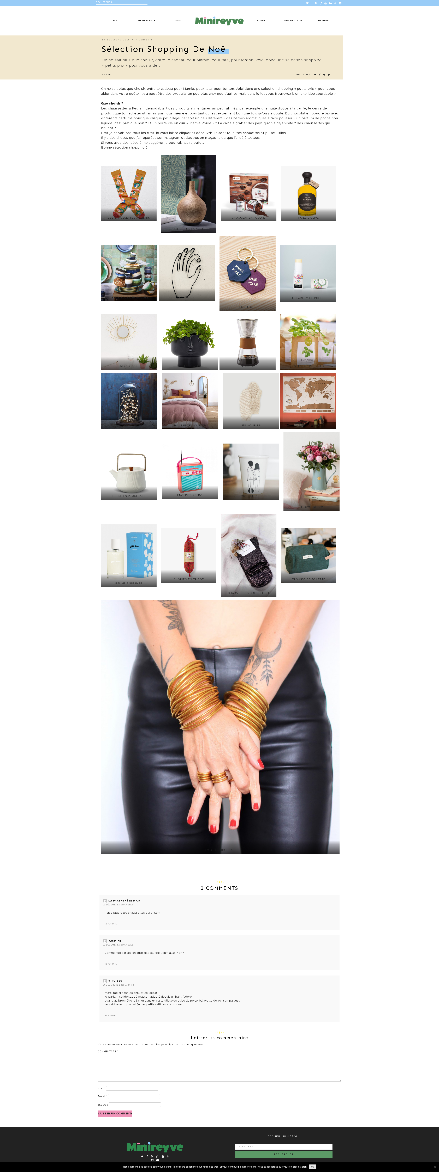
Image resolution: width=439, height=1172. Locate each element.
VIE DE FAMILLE (147, 21)
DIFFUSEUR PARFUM (188, 229)
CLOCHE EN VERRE (129, 425)
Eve (108, 74)
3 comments (144, 40)
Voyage (261, 21)
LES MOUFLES (251, 425)
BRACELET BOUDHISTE (220, 850)
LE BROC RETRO (311, 507)
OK (187, 297)
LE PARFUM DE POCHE (308, 298)
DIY (115, 21)
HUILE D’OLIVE (308, 217)
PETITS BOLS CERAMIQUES (129, 297)
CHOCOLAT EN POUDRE (249, 217)
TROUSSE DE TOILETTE (308, 579)
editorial (324, 21)
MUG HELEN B (251, 496)
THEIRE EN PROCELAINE (129, 496)
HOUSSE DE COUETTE (190, 425)
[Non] (434, 1167)
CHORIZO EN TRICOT (189, 579)
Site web (103, 1104)
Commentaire (108, 1051)
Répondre (111, 924)
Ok (312, 1167)
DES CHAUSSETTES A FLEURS (129, 217)
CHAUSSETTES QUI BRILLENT (249, 593)
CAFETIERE (247, 366)
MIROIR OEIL (129, 366)
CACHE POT (190, 366)
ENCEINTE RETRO (190, 495)
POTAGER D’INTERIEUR (308, 366)
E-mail (102, 1096)
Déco (178, 21)
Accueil (274, 1136)
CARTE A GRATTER (308, 425)
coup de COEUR (292, 21)
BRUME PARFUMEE (128, 583)
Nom (101, 1088)
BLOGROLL (291, 1136)
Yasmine (115, 940)
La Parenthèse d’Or (124, 900)
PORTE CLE (247, 307)
